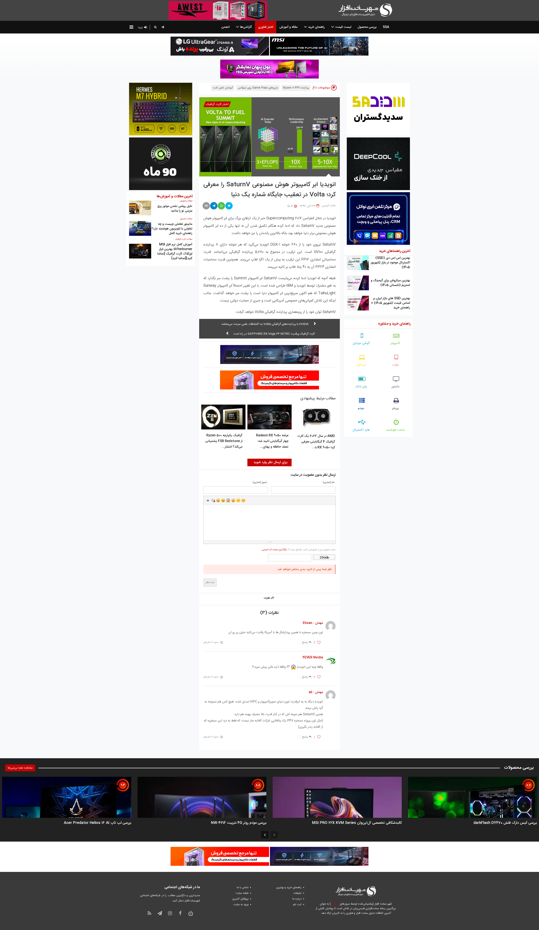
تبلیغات (298, 893)
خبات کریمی (329, 205)
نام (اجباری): (328, 482)
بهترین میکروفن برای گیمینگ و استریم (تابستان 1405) (390, 283)
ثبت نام (297, 904)
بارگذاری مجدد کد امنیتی (274, 550)
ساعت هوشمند (395, 430)
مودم (361, 408)
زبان (233, 500)
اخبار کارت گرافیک (217, 104)
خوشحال (223, 500)
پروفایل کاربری (240, 899)
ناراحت (238, 500)
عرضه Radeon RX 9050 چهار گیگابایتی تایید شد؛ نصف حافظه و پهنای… (272, 441)
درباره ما (297, 899)
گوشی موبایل (361, 343)
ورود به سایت (240, 904)
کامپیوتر (395, 343)
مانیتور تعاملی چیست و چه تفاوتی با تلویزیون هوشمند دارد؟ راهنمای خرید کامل (171, 228)
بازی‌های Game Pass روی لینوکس (258, 87)
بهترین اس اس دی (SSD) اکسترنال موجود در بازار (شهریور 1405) (390, 262)
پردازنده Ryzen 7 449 (296, 87)
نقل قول (208, 500)
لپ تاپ (361, 365)
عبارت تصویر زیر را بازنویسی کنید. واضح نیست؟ (298, 550)
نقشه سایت (242, 893)
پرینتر (395, 408)
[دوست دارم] (319, 642)
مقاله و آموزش (186, 201)
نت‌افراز (335, 904)
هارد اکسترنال (361, 430)
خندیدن (218, 500)
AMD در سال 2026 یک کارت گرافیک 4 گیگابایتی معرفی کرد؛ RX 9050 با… (316, 441)
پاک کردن (213, 500)
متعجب (228, 500)
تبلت (395, 365)
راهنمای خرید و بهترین (289, 887)
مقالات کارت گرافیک (183, 239)
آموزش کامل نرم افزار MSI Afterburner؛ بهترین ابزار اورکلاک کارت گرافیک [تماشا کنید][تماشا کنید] (174, 251)
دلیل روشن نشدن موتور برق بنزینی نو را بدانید (174, 208)
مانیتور (395, 386)
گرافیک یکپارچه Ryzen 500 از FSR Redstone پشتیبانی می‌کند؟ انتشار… (223, 441)
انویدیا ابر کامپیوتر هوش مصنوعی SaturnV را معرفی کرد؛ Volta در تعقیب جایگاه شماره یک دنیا (269, 190)
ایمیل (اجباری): (259, 482)
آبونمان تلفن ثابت (223, 87)
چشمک (243, 500)
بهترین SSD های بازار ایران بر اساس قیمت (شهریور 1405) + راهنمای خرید (390, 303)
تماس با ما (242, 887)
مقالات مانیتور (186, 219)
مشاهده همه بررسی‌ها (20, 768)
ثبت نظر (210, 582)
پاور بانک (361, 386)
